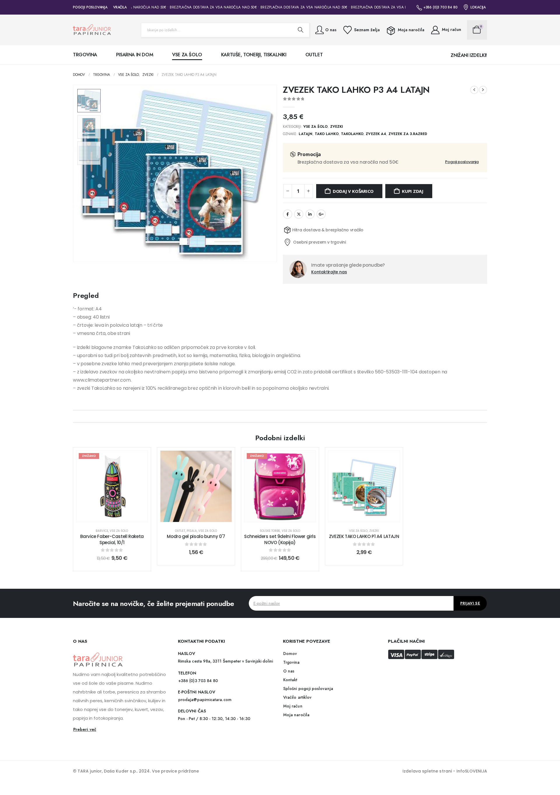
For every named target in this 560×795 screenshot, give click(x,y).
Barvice (102, 531)
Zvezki (336, 126)
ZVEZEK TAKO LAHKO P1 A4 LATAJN (364, 536)
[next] (483, 90)
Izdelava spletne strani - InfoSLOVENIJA (444, 771)
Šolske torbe (270, 531)
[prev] (474, 90)
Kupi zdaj (413, 191)
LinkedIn (310, 214)
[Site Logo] (92, 30)
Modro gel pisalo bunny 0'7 (196, 536)
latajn (305, 134)
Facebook (287, 214)
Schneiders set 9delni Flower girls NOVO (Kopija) (280, 539)
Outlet (314, 54)
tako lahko (327, 134)
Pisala (192, 531)
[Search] (300, 30)
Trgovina (85, 54)
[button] (74, 173)
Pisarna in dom (134, 54)
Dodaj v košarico (353, 191)
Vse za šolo (187, 54)
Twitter (298, 214)
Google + (321, 214)
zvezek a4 (376, 134)
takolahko (352, 134)
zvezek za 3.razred (407, 134)
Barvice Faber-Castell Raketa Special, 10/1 (112, 539)
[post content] (112, 486)
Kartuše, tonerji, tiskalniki (253, 54)
